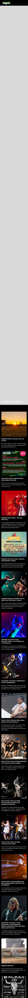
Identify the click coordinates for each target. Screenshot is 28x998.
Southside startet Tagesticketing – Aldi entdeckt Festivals (12, 479)
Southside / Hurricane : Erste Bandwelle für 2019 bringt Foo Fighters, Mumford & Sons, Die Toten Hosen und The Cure (13, 925)
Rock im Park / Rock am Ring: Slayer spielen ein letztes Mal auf (13, 721)
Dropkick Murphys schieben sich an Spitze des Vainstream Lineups (12, 599)
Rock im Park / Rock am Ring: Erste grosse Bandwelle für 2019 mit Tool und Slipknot (12, 883)
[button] (2, 995)
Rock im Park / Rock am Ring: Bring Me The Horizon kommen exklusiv (13, 762)
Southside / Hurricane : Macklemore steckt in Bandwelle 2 (13, 681)
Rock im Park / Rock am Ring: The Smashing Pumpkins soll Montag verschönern (10, 802)
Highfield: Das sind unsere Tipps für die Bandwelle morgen (12, 559)
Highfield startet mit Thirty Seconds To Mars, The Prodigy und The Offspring (12, 641)
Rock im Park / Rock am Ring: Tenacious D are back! (10, 843)
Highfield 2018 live (7, 965)
